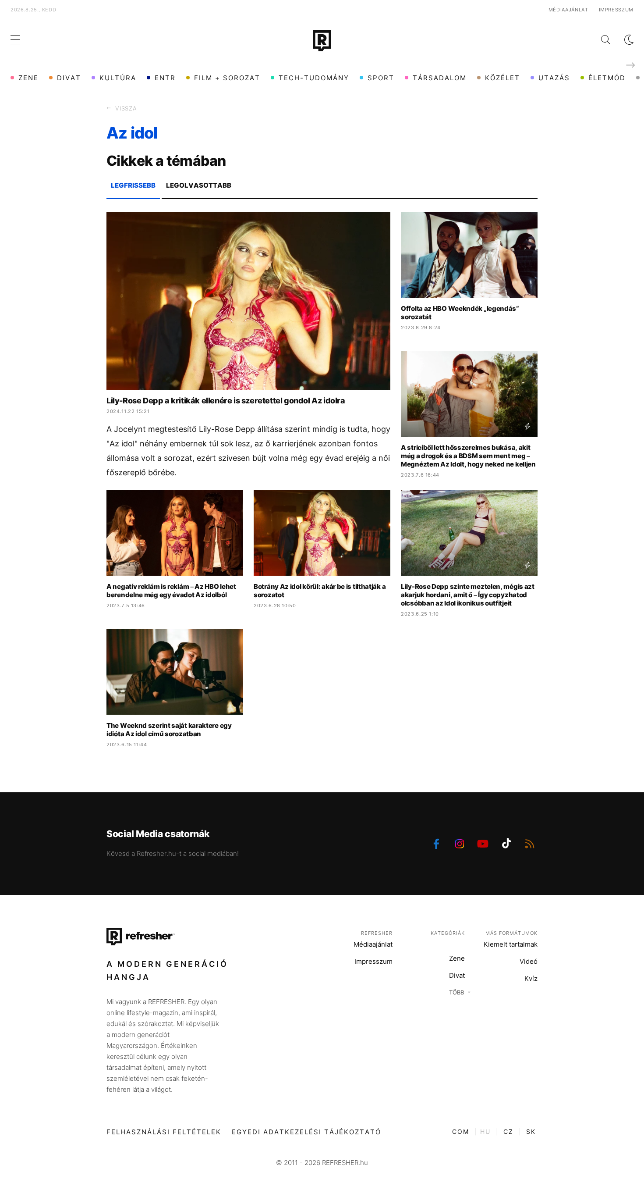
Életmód (607, 78)
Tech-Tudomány (314, 78)
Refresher (377, 933)
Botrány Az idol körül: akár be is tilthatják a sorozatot (320, 590)
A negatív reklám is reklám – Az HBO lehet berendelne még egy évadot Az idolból (171, 590)
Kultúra (117, 78)
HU (485, 1131)
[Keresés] (598, 39)
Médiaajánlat (568, 10)
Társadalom (440, 78)
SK (531, 1131)
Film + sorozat (227, 78)
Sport (381, 78)
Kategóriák (448, 933)
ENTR (165, 78)
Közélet (502, 78)
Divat (69, 78)
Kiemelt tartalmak (511, 944)
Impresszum (616, 10)
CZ (508, 1131)
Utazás (554, 78)
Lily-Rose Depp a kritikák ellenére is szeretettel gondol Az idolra (225, 400)
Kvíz (531, 978)
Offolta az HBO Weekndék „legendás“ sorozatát (460, 312)
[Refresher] (322, 40)
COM (460, 1131)
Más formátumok (511, 933)
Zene (28, 78)
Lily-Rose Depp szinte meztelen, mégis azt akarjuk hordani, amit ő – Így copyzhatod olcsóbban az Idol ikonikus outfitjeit (467, 594)
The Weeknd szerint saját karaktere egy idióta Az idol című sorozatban (169, 729)
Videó (529, 961)
